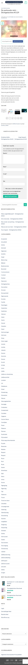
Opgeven (3, 416)
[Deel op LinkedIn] (21, 118)
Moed (2, 389)
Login (2, 608)
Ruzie (2, 464)
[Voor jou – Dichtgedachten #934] (24, 110)
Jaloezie (3, 350)
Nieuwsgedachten (6, 401)
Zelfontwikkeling (5, 557)
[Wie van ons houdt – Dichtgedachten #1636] (3, 110)
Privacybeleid (18, 654)
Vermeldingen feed (6, 611)
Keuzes (3, 359)
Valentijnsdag (4, 512)
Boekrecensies (5, 266)
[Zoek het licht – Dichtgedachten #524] (17, 112)
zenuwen (3, 566)
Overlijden (4, 422)
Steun (2, 476)
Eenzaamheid (4, 293)
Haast (2, 329)
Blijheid (3, 263)
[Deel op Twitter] (12, 118)
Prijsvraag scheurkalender (8, 440)
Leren (2, 368)
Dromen (3, 125)
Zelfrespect (4, 560)
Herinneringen (5, 332)
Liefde (2, 371)
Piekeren (3, 428)
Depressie (4, 281)
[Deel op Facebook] (9, 118)
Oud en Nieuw (5, 419)
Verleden (3, 530)
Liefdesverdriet (5, 377)
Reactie (5, 153)
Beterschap (4, 260)
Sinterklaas (4, 470)
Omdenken (4, 407)
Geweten (3, 326)
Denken (3, 278)
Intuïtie (3, 347)
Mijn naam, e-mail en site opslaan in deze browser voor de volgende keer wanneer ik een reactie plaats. (13, 191)
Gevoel (3, 323)
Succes (3, 482)
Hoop (2, 338)
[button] (2, 3)
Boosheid (3, 269)
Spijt (2, 473)
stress (2, 479)
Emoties (3, 299)
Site (4, 181)
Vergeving (4, 524)
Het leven (3, 335)
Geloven (3, 314)
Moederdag (4, 392)
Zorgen (3, 572)
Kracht (3, 362)
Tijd (2, 491)
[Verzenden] (25, 204)
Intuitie (3, 344)
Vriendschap (4, 548)
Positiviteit (4, 434)
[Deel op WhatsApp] (7, 118)
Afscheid (3, 248)
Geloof (6, 125)
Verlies (3, 533)
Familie (3, 302)
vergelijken (4, 521)
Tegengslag (4, 485)
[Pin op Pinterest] (18, 118)
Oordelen (3, 413)
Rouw (2, 458)
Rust (2, 461)
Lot (2, 383)
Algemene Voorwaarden (7, 654)
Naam (5, 166)
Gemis (3, 320)
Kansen (3, 353)
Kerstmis (3, 356)
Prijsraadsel (4, 437)
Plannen (3, 431)
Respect (3, 452)
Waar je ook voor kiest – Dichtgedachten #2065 (13, 227)
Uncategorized (5, 506)
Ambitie (3, 254)
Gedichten (4, 311)
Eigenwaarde (4, 296)
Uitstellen (3, 503)
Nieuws (3, 398)
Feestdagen (4, 305)
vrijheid (3, 551)
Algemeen (4, 251)
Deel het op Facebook (17, 41)
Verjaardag (4, 527)
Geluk (2, 317)
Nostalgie (3, 404)
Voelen (3, 539)
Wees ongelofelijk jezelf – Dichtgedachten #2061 (12, 215)
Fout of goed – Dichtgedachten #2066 (11, 230)
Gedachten (4, 308)
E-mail (5, 174)
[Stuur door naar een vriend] (15, 118)
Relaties (3, 449)
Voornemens (4, 542)
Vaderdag (3, 509)
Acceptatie (4, 239)
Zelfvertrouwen (5, 8)
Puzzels (3, 443)
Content (3, 275)
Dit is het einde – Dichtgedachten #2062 (12, 219)
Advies (3, 245)
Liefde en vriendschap (7, 374)
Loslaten (3, 380)
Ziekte (3, 569)
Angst (2, 257)
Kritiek (3, 365)
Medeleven (4, 386)
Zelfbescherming (5, 554)
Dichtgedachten (5, 284)
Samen (3, 467)
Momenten (4, 395)
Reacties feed (4, 614)
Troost (3, 497)
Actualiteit (4, 242)
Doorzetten (4, 287)
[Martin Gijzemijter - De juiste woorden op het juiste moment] (14, 3)
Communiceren (5, 272)
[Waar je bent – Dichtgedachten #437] (10, 112)
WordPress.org (5, 617)
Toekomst (3, 494)
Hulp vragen (4, 341)
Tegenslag (3, 488)
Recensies (3, 446)
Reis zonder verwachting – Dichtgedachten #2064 (12, 223)
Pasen (2, 425)
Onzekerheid (4, 410)
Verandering (4, 515)
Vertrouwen (4, 536)
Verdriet (3, 518)
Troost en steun (5, 500)
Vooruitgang (4, 545)
